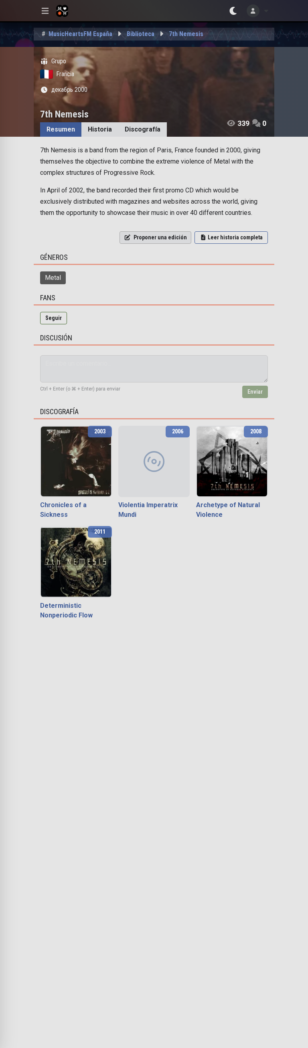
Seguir (53, 318)
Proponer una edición (160, 237)
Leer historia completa (235, 237)
